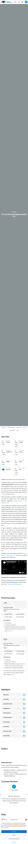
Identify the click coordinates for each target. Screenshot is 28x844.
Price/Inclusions (11, 427)
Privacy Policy (14, 842)
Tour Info (3, 427)
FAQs (18, 430)
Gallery (25, 427)
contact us (3, 494)
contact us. (12, 674)
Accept (14, 831)
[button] (26, 819)
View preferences (14, 838)
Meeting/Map (12, 430)
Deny (14, 835)
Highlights (19, 427)
